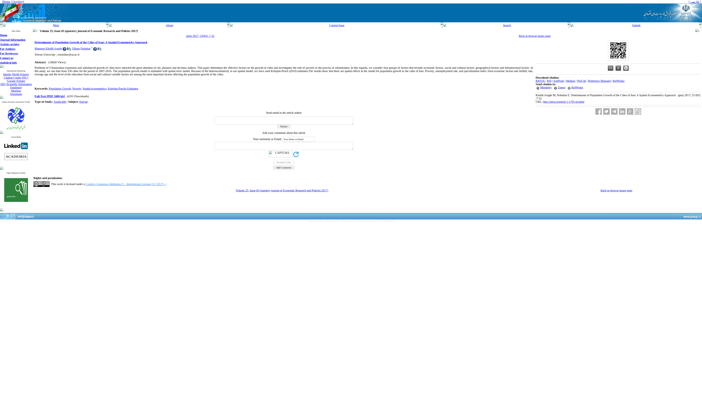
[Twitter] (606, 111)
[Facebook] (598, 111)
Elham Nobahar (81, 48)
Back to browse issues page (535, 35)
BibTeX (540, 80)
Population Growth (60, 88)
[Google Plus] (630, 111)
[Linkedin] (622, 111)
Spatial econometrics (94, 88)
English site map (331, 221)
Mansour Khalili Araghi (48, 48)
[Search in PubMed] (69, 49)
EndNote (559, 80)
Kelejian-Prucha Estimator (123, 88)
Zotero (561, 87)
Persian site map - (315, 221)
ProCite (581, 80)
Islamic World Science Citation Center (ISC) (16, 76)
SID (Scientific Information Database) (16, 86)
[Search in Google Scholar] (64, 49)
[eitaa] (638, 111)
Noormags (16, 94)
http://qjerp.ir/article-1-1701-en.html (563, 101)
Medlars (570, 80)
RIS (549, 80)
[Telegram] (614, 111)
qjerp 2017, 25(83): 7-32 (200, 35)
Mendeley (546, 87)
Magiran (16, 90)
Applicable (60, 101)
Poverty (76, 88)
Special (83, 101)
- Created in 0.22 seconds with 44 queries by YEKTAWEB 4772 (367, 221)
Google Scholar (16, 80)
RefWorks (618, 80)
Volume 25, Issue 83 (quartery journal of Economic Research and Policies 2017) (282, 190)
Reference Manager (599, 80)
